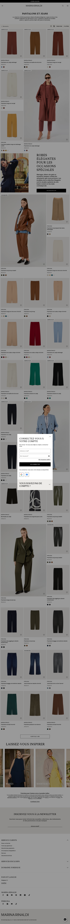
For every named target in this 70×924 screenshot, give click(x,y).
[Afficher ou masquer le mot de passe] (49, 456)
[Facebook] (27, 475)
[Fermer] (50, 437)
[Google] (21, 475)
